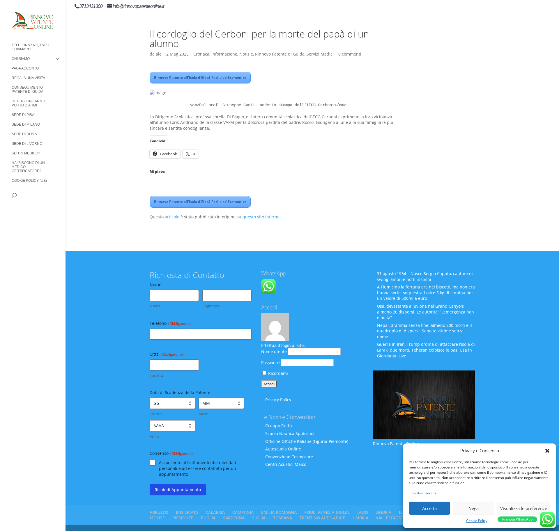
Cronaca (201, 54)
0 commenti (349, 54)
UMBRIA (360, 518)
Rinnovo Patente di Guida (280, 54)
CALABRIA (215, 512)
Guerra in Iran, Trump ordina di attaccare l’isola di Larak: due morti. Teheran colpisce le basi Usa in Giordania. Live (426, 349)
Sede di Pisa (23, 115)
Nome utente (274, 351)
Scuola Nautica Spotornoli (290, 433)
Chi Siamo (21, 59)
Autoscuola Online (283, 449)
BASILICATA (187, 512)
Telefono (170, 323)
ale (159, 54)
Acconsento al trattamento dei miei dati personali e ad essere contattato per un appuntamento (197, 468)
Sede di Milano (26, 124)
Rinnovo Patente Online (396, 443)
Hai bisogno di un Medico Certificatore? (28, 167)
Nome (155, 306)
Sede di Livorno (27, 144)
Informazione (224, 54)
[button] (547, 451)
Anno (154, 436)
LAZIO (362, 512)
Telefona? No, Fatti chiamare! (30, 47)
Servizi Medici (320, 54)
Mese (203, 413)
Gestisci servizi (424, 493)
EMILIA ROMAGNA (279, 512)
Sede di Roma (24, 134)
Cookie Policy (476, 520)
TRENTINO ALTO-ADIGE (322, 518)
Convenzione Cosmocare (289, 456)
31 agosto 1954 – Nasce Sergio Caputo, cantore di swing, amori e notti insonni (425, 276)
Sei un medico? (26, 153)
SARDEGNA (234, 518)
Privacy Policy (278, 399)
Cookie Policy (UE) (29, 181)
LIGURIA (383, 512)
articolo (172, 217)
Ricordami (277, 373)
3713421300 (90, 6)
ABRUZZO (159, 512)
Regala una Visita (28, 78)
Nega (473, 508)
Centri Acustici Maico (285, 464)
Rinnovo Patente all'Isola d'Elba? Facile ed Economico (200, 77)
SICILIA (259, 518)
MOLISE (157, 518)
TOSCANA (282, 518)
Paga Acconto (25, 68)
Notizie (246, 54)
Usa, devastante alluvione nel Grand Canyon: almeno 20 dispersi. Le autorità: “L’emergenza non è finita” (425, 311)
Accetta (429, 508)
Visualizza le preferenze (523, 508)
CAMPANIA (243, 512)
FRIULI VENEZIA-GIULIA (326, 512)
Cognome (210, 306)
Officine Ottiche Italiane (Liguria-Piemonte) (306, 441)
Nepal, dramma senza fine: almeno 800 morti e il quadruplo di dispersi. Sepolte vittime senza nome (424, 330)
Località (156, 375)
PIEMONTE (182, 518)
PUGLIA (208, 518)
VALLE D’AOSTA (391, 518)
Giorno (156, 413)
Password (270, 362)
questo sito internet (262, 217)
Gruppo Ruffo (278, 425)
